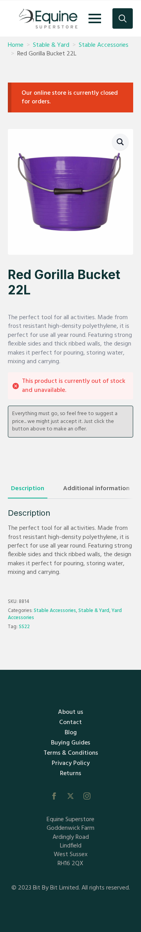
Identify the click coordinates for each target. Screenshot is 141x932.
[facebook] (54, 796)
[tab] (27, 488)
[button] (120, 142)
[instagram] (87, 796)
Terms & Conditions (70, 753)
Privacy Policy (71, 763)
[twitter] (70, 796)
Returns (70, 773)
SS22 (24, 627)
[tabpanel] (70, 542)
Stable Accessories (103, 45)
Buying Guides (70, 743)
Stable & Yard (51, 45)
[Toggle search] (122, 18)
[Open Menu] (95, 18)
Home (16, 45)
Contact (70, 722)
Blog (71, 733)
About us (70, 712)
